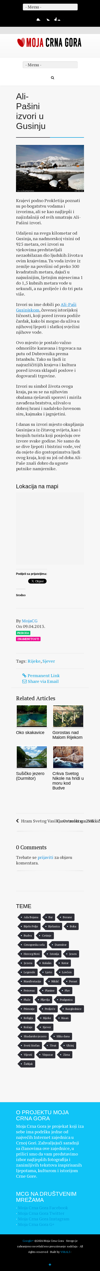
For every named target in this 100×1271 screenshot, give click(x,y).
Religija (28, 1018)
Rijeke (34, 661)
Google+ (54, 18)
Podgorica (66, 999)
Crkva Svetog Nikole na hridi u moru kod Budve (68, 780)
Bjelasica (54, 926)
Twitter (47, 18)
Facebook (39, 18)
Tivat (53, 1045)
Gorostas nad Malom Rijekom (67, 735)
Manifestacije (32, 981)
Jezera (28, 963)
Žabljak (28, 1064)
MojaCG (29, 621)
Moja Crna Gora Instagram (43, 1219)
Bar (51, 917)
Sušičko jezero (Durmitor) (30, 776)
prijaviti (45, 857)
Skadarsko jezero (35, 1036)
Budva (28, 935)
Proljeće (50, 1009)
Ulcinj (70, 1045)
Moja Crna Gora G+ (36, 1224)
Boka (73, 926)
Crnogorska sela (34, 944)
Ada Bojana (31, 917)
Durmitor (61, 944)
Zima (66, 1054)
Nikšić (55, 981)
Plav (67, 990)
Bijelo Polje (31, 926)
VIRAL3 (65, 1252)
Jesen (73, 954)
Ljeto (48, 972)
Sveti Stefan (32, 1045)
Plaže (27, 999)
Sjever (48, 661)
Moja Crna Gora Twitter (41, 1213)
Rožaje (28, 1027)
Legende (29, 972)
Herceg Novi (32, 954)
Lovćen (67, 972)
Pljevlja (45, 999)
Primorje (29, 1009)
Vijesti (28, 1054)
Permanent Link (44, 675)
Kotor (65, 963)
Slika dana (63, 1036)
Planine (50, 990)
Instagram (61, 18)
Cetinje (46, 935)
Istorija (54, 954)
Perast (73, 981)
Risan (64, 1018)
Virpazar (47, 1054)
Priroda (23, 633)
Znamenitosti (28, 639)
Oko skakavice (30, 732)
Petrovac (29, 990)
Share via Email (43, 681)
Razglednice (74, 1009)
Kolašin (46, 963)
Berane (67, 917)
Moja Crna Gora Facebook (43, 1207)
